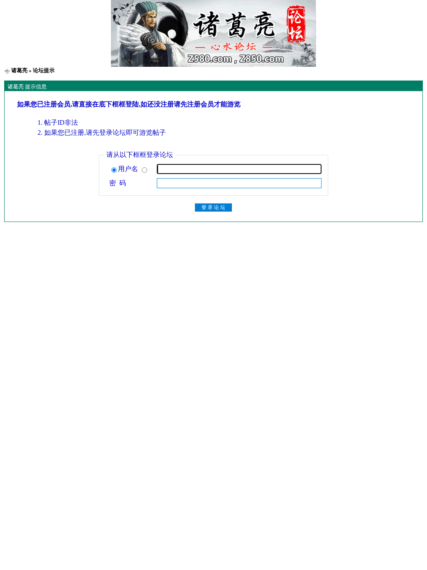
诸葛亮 (19, 70)
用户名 (129, 168)
